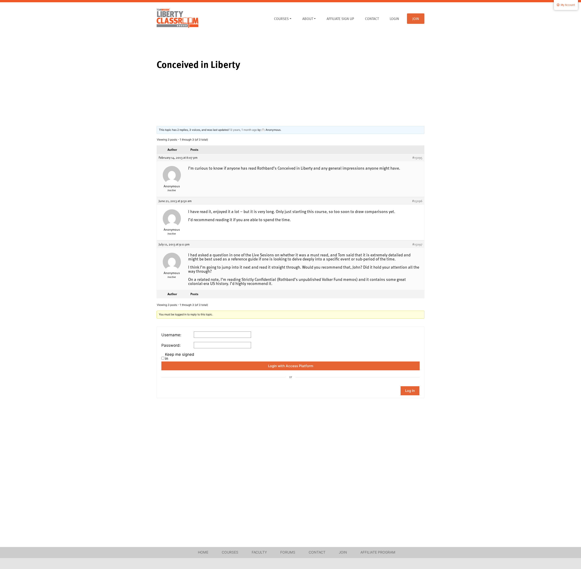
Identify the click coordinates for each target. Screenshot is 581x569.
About (307, 18)
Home (203, 552)
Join (415, 18)
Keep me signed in (179, 356)
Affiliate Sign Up (340, 18)
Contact (372, 18)
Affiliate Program (377, 552)
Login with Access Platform (290, 366)
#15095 (417, 158)
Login (394, 18)
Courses (281, 18)
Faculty (259, 552)
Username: (171, 335)
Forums (287, 552)
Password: (171, 345)
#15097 (417, 244)
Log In (410, 390)
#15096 (417, 201)
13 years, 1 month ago (243, 129)
